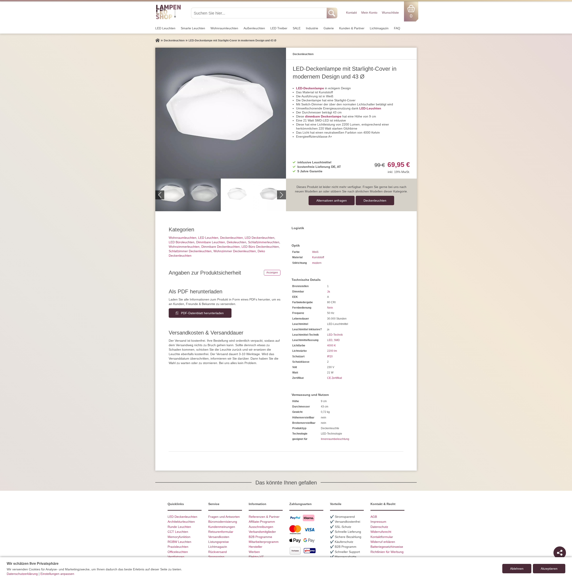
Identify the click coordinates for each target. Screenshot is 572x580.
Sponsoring (216, 557)
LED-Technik (335, 334)
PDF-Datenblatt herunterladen (202, 313)
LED (329, 340)
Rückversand (217, 552)
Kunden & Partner (351, 28)
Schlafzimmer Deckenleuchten (190, 251)
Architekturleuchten (181, 521)
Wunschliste (390, 12)
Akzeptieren (549, 568)
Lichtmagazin (379, 28)
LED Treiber (278, 28)
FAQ (397, 28)
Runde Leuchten (179, 527)
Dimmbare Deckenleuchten (220, 246)
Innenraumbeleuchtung (335, 439)
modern (317, 262)
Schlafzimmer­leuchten (263, 242)
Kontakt (351, 12)
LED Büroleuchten (181, 242)
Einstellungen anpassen (57, 574)
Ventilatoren (176, 557)
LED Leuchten (165, 28)
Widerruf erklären (382, 542)
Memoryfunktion (179, 537)
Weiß (315, 252)
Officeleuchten (178, 552)
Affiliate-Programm (262, 521)
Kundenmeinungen (221, 527)
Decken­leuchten (375, 200)
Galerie (329, 28)
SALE (297, 28)
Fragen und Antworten (224, 516)
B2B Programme (260, 537)
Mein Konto (369, 12)
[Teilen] (559, 552)
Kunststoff (318, 257)
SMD (337, 340)
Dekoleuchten (236, 242)
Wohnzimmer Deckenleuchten (234, 251)
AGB (373, 516)
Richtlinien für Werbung (387, 552)
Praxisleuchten (178, 546)
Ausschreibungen (261, 527)
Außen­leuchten (254, 28)
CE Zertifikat (334, 378)
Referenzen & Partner (264, 516)
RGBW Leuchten (179, 542)
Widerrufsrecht (380, 531)
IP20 (330, 356)
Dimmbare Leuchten (210, 242)
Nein (330, 307)
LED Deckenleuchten (259, 237)
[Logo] (168, 18)
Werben (254, 552)
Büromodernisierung (222, 521)
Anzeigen (272, 272)
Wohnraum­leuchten (224, 28)
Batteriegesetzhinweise (386, 546)
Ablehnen (517, 568)
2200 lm (332, 350)
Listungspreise (218, 542)
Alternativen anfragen (331, 200)
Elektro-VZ (256, 557)
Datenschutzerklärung (22, 574)
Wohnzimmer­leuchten (184, 246)
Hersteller (255, 546)
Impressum (378, 521)
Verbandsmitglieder (262, 531)
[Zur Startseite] (157, 40)
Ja (328, 291)
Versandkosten (218, 537)
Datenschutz (379, 527)
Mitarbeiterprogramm (264, 542)
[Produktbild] (220, 113)
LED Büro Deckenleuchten (260, 246)
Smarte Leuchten (193, 28)
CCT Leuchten (178, 531)
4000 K (331, 345)
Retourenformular (220, 531)
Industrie (312, 28)
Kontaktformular (381, 537)
